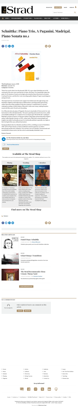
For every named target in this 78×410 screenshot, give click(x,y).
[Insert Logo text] (17, 13)
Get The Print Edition (67, 371)
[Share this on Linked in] (9, 46)
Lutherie (27, 371)
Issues (64, 369)
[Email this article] (12, 46)
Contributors (23, 397)
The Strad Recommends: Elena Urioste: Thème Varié (33, 272)
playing (17, 157)
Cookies (65, 397)
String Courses (28, 376)
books (26, 157)
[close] (50, 42)
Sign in (30, 42)
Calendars (42, 163)
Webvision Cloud (42, 405)
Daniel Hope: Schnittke (30, 239)
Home (4, 369)
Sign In (72, 7)
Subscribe (58, 7)
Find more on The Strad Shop (26, 209)
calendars (37, 157)
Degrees (5, 378)
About (26, 378)
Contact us (46, 378)
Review (22, 237)
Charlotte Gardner (37, 276)
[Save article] (49, 46)
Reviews (6, 216)
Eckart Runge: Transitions (31, 255)
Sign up (6, 148)
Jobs (44, 371)
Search (75, 12)
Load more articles (26, 286)
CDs (33, 157)
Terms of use (49, 397)
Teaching (26, 163)
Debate (5, 373)
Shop (65, 7)
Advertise (46, 376)
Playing (9, 163)
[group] (64, 18)
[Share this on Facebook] (3, 46)
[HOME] (3, 18)
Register (49, 7)
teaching (23, 157)
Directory (27, 373)
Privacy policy (57, 397)
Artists (26, 369)
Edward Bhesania (36, 242)
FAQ (70, 397)
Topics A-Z (41, 397)
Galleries (45, 369)
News (4, 371)
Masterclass (65, 378)
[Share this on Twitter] (6, 46)
